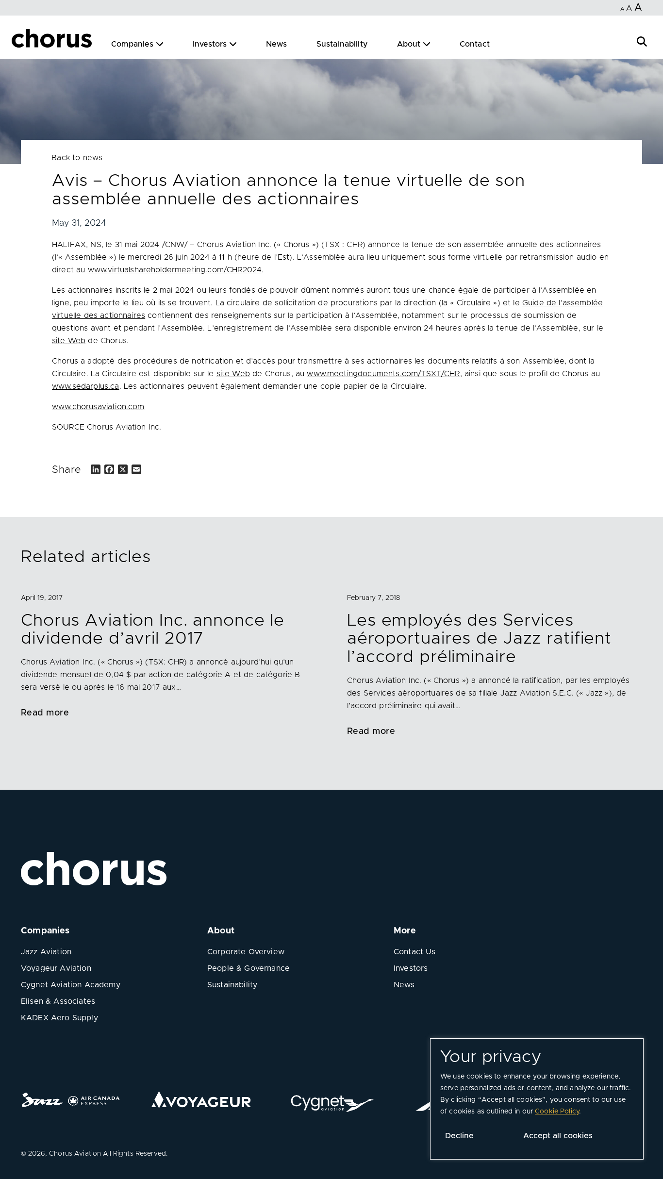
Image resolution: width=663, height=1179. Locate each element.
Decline (459, 1136)
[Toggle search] (642, 41)
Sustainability (342, 44)
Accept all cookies (558, 1136)
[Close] (18, 40)
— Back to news (72, 158)
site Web (68, 341)
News (276, 44)
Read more (45, 713)
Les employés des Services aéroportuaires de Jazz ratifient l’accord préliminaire (479, 639)
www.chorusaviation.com (98, 407)
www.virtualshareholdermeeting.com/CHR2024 (175, 270)
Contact (475, 44)
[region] (537, 1099)
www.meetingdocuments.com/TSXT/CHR (383, 374)
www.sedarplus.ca (85, 386)
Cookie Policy (557, 1111)
